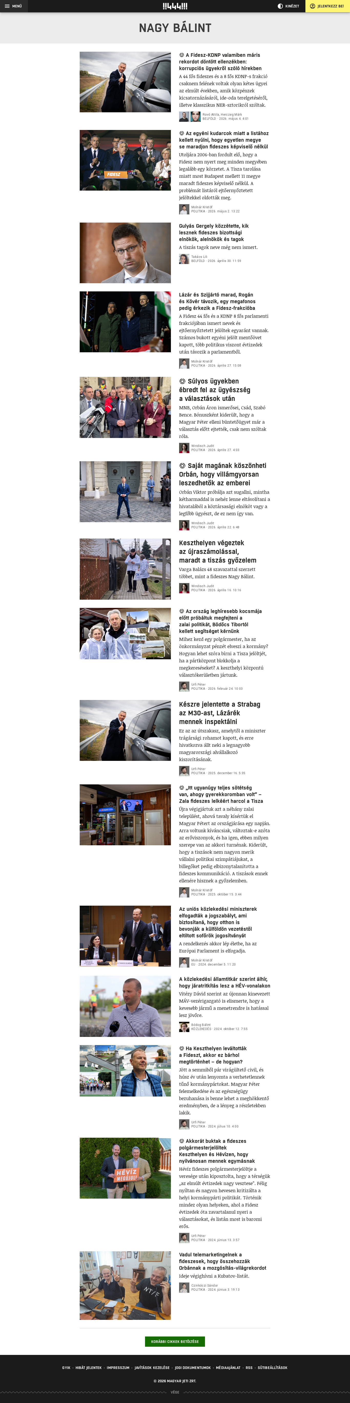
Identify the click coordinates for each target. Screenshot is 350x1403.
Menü (17, 6)
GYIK (66, 1368)
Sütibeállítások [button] (273, 1368)
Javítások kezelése (152, 1368)
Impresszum (118, 1368)
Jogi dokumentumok (193, 1368)
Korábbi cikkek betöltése (175, 1342)
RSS (249, 1368)
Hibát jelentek (89, 1368)
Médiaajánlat (228, 1368)
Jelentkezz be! (331, 6)
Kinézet (292, 6)
